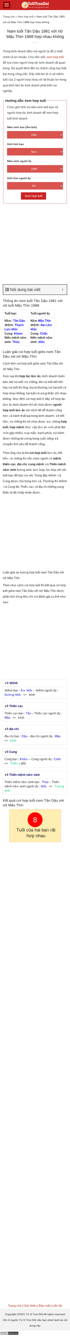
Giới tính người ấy (19, 178)
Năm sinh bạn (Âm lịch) (22, 127)
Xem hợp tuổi (26, 16)
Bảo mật (44, 1305)
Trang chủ (9, 16)
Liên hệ (57, 1305)
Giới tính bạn (15, 144)
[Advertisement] (35, 242)
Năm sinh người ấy (19, 161)
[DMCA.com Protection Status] (9, 1333)
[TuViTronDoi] (35, 5)
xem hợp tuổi (55, 57)
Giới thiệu (30, 1305)
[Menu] (6, 5)
